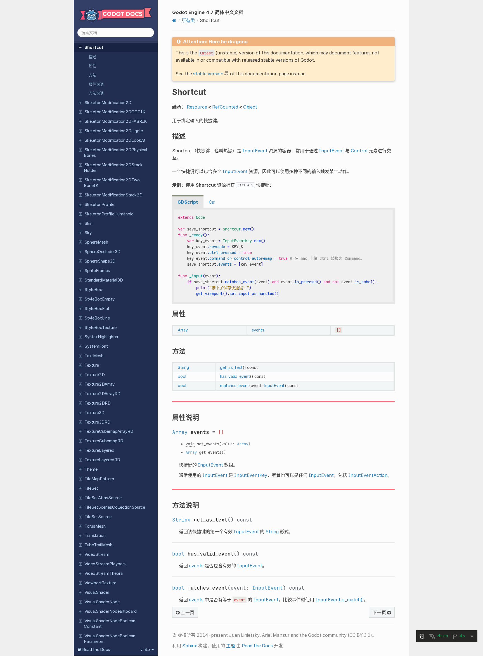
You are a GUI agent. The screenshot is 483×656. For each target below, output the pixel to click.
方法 (92, 75)
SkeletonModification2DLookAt (115, 140)
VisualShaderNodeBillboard (110, 611)
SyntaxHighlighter (101, 336)
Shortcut (93, 47)
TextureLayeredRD (102, 459)
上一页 (187, 612)
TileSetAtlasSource (103, 497)
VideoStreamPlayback (105, 563)
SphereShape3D (99, 261)
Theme (91, 469)
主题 (230, 645)
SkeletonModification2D (107, 102)
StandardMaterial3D (103, 280)
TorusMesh (95, 526)
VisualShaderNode (102, 601)
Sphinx (189, 645)
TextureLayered (99, 450)
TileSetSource (98, 516)
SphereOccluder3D (102, 251)
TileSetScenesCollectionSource (114, 507)
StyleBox (93, 289)
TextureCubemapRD (103, 440)
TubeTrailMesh (98, 544)
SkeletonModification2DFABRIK (115, 121)
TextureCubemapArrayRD (108, 431)
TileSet (91, 488)
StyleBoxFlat (97, 308)
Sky (88, 232)
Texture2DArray (99, 384)
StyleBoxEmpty (99, 299)
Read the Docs (257, 645)
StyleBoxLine (97, 318)
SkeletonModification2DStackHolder (113, 167)
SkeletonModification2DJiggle (113, 130)
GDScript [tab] (187, 202)
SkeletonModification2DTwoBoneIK (112, 182)
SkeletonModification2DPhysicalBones (115, 152)
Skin (88, 223)
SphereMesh (96, 242)
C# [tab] (212, 202)
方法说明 (96, 93)
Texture (91, 365)
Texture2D (94, 374)
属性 (92, 66)
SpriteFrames (97, 270)
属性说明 (96, 84)
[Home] (174, 20)
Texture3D (94, 412)
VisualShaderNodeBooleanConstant (109, 623)
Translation (95, 535)
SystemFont (96, 346)
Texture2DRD (97, 403)
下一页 (380, 612)
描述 (92, 57)
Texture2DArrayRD (102, 393)
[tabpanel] (283, 256)
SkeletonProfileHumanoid (109, 214)
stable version (208, 73)
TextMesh (93, 355)
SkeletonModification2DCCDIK (114, 111)
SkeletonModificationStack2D (113, 195)
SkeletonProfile (99, 204)
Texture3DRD (97, 422)
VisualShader (96, 592)
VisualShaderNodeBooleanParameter (109, 638)
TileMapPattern (99, 478)
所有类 (188, 20)
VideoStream (96, 554)
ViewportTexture (100, 582)
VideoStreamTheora (103, 573)
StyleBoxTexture (100, 327)
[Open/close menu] (80, 47)
